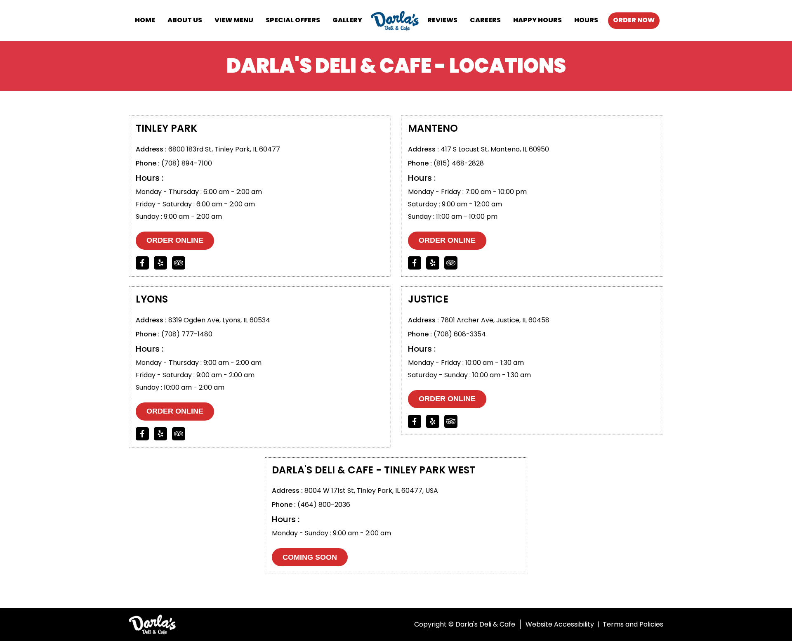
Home (145, 20)
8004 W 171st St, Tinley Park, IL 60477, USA (371, 490)
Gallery (347, 20)
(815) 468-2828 (459, 163)
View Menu (233, 20)
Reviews (442, 20)
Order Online (174, 240)
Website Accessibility (560, 624)
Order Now (634, 20)
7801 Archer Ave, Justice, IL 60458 (495, 320)
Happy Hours (537, 20)
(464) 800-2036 (323, 504)
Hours (586, 20)
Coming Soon (310, 557)
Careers (485, 20)
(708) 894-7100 (186, 163)
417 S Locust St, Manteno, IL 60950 (495, 149)
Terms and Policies (633, 624)
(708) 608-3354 (460, 334)
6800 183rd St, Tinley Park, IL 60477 (224, 149)
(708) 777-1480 (186, 334)
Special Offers (293, 20)
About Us (184, 20)
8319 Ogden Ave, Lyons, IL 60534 (219, 320)
